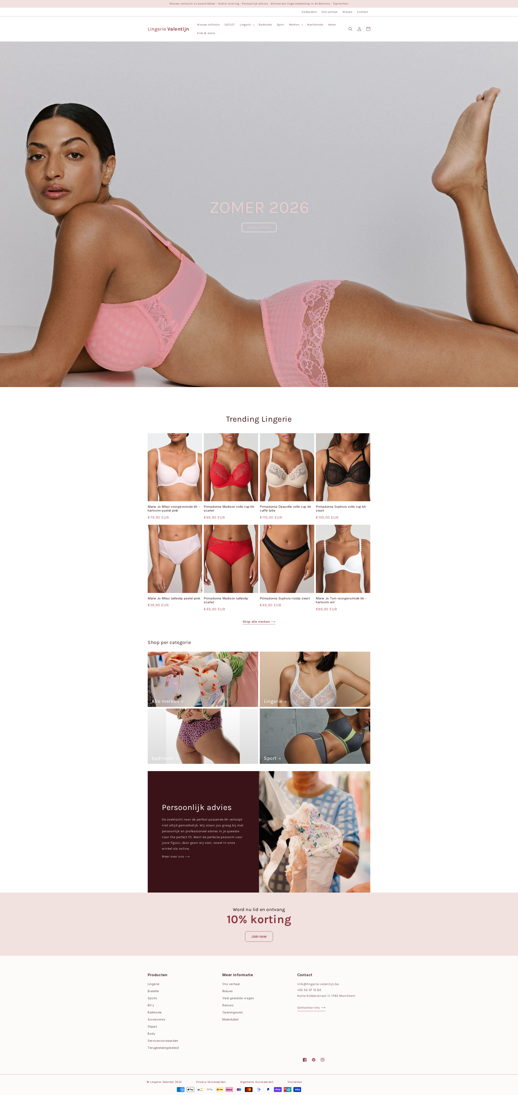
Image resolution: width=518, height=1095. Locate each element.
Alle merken (165, 701)
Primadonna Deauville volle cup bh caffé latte (285, 509)
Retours (228, 1005)
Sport (270, 758)
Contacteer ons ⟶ (311, 1007)
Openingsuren (232, 1012)
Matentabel (230, 1019)
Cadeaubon (309, 12)
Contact (362, 12)
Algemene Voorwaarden (256, 1081)
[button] (246, 24)
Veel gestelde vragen (238, 998)
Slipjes (152, 1026)
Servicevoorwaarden (163, 1040)
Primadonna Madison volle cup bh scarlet (229, 509)
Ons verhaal (330, 12)
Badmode (162, 758)
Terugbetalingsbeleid (163, 1047)
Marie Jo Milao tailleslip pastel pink (174, 598)
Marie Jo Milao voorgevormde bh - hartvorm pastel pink (174, 509)
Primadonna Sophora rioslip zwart (285, 598)
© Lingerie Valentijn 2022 (164, 1081)
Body (151, 1033)
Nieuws (347, 12)
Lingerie (273, 701)
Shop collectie (259, 227)
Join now (259, 936)
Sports (152, 998)
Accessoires (157, 1019)
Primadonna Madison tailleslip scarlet (226, 600)
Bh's (151, 1005)
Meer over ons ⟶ (176, 856)
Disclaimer (295, 1081)
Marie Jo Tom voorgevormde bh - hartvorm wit (341, 600)
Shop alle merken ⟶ (259, 622)
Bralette (153, 991)
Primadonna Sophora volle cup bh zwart (341, 509)
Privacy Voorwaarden (211, 1081)
